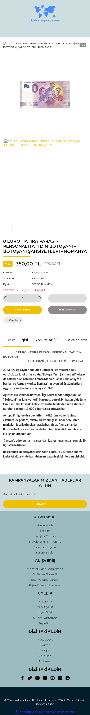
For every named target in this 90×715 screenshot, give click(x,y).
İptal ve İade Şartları (45, 580)
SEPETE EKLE (22, 309)
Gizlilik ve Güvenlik (45, 574)
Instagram (45, 650)
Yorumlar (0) (47, 340)
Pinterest (45, 661)
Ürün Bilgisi (17, 340)
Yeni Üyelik (45, 607)
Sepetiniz (45, 623)
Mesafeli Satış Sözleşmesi (45, 569)
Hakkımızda (45, 525)
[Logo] (45, 13)
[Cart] (81, 30)
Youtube (45, 656)
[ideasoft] (23, 712)
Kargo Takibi (45, 552)
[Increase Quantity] (39, 298)
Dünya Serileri (40, 272)
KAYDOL (42, 504)
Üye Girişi (45, 612)
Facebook (45, 639)
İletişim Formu (45, 536)
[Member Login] (45, 30)
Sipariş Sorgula (45, 547)
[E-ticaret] (44, 712)
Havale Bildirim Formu (45, 541)
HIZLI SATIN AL (67, 309)
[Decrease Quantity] (6, 298)
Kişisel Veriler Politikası (45, 585)
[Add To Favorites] (67, 298)
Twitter (45, 645)
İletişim (45, 531)
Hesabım (45, 601)
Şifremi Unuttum (45, 618)
